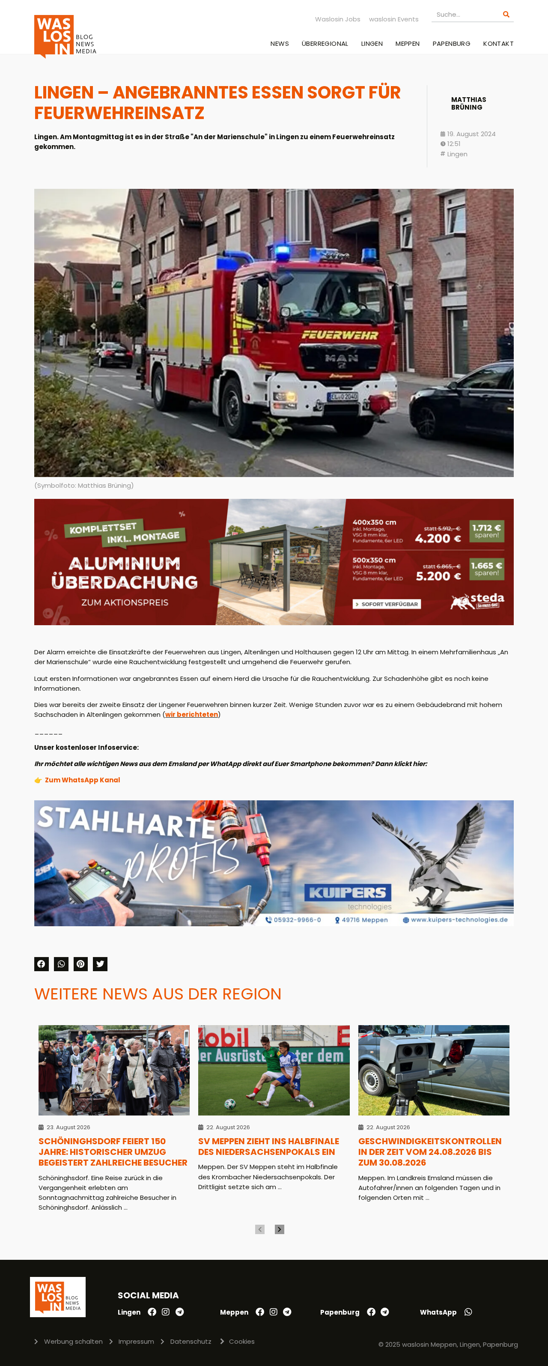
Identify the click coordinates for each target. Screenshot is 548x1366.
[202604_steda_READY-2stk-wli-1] (274, 622)
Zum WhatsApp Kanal (82, 779)
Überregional (325, 43)
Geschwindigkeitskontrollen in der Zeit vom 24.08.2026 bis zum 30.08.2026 (430, 1152)
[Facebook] (152, 1312)
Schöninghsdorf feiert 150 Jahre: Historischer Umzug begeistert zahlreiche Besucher (113, 1152)
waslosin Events (394, 19)
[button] (41, 964)
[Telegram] (179, 1312)
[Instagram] (166, 1312)
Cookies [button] (242, 1341)
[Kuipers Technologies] (274, 923)
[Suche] (506, 14)
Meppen (408, 43)
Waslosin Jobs (337, 19)
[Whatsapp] (468, 1312)
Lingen (372, 43)
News (280, 43)
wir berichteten (191, 714)
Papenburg (452, 43)
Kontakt (498, 43)
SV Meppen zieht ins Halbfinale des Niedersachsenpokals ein (268, 1146)
